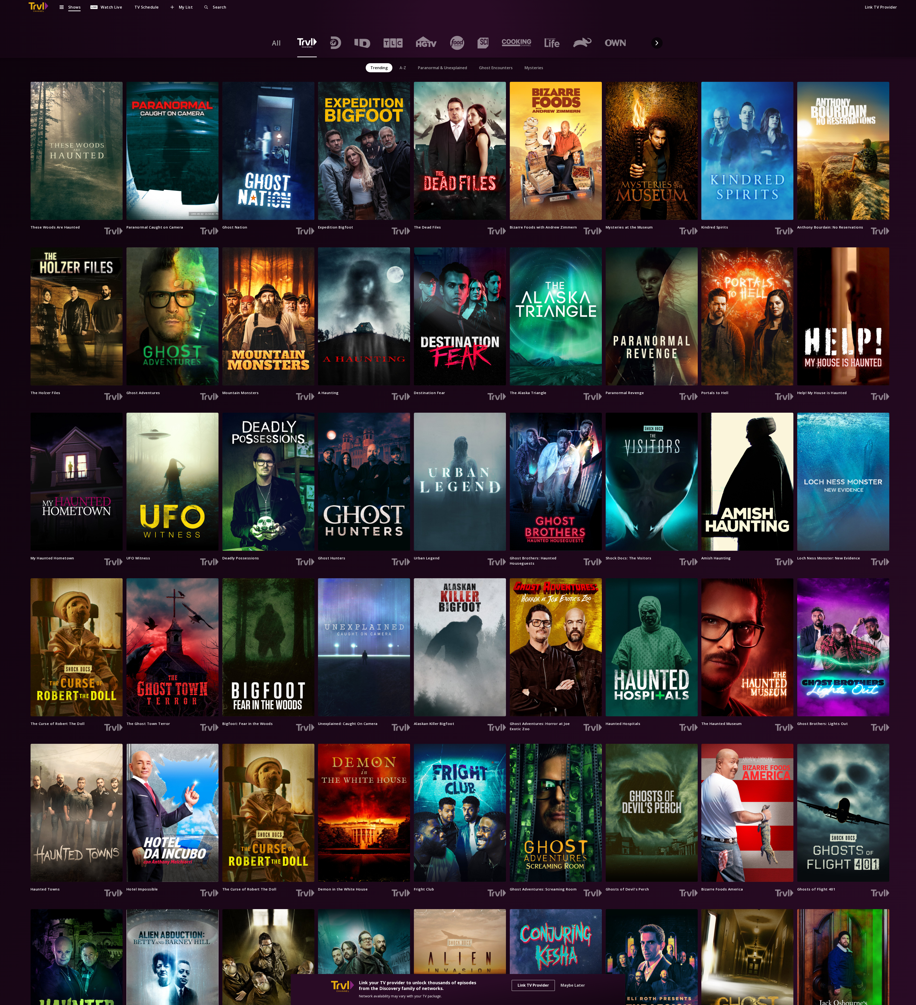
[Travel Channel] (41, 7)
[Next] (657, 43)
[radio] (276, 43)
